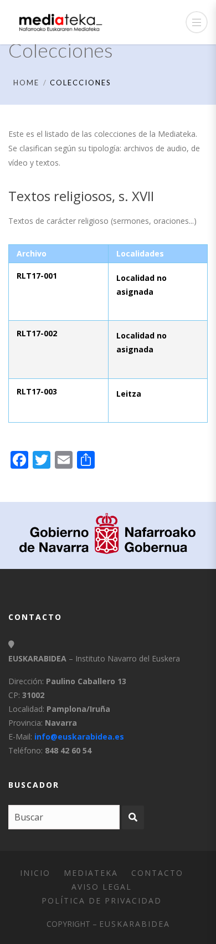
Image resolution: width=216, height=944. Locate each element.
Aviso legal (101, 886)
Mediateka (91, 873)
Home (26, 82)
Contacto (157, 873)
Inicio (35, 873)
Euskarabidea (134, 924)
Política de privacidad (102, 900)
